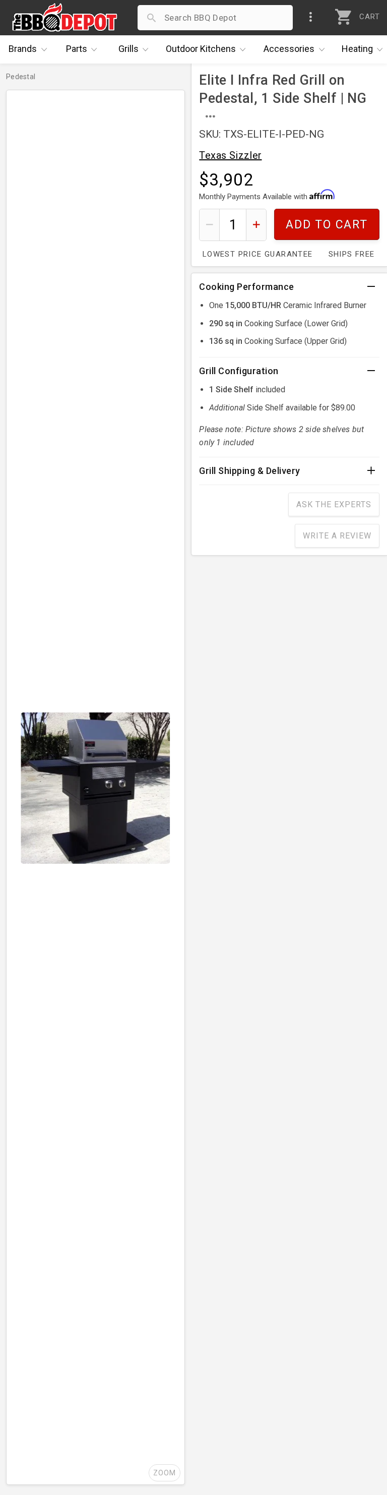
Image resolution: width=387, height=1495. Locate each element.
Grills (128, 48)
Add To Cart (327, 224)
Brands (23, 48)
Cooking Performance (246, 286)
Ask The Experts (333, 504)
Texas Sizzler (230, 155)
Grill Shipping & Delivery (249, 470)
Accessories (289, 48)
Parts (76, 48)
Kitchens (201, 48)
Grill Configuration (239, 371)
